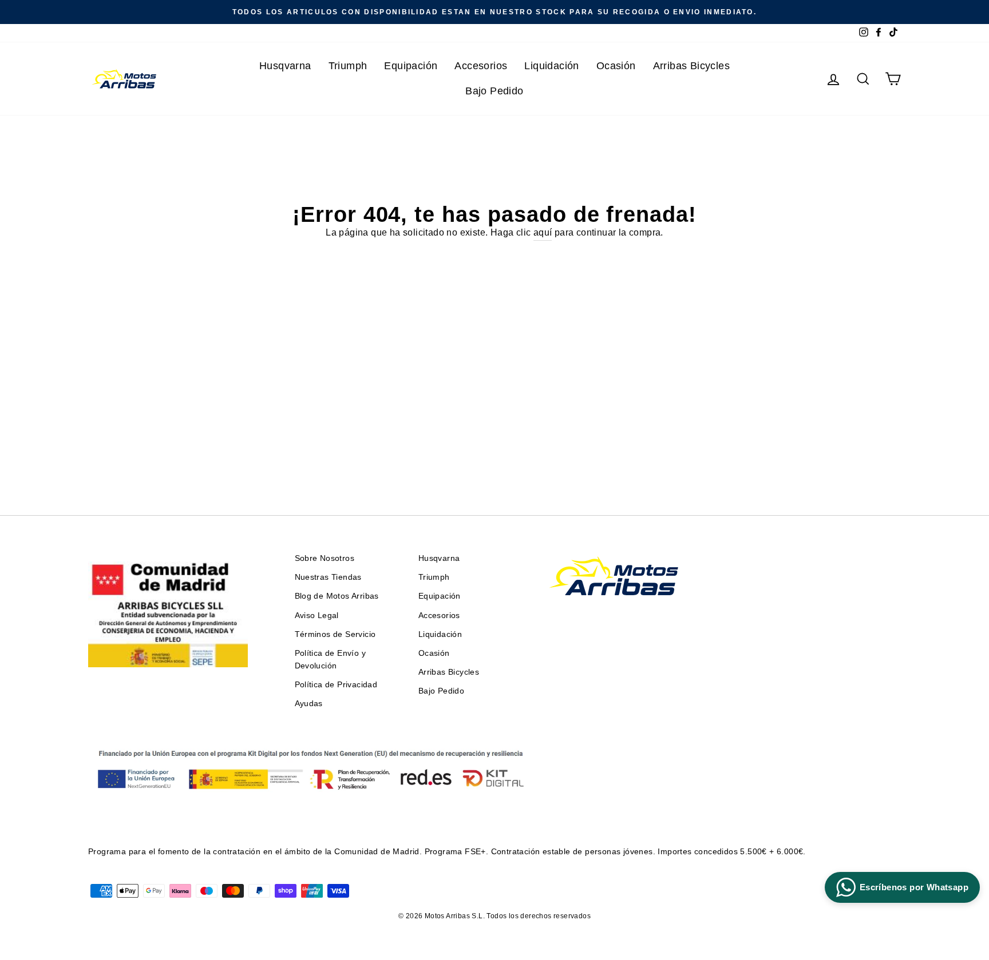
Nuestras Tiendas (328, 577)
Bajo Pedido (494, 91)
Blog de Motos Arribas (337, 596)
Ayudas (309, 703)
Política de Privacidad (336, 684)
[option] (494, 12)
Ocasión (616, 65)
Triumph (348, 65)
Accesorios (480, 65)
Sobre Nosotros (325, 558)
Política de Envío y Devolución (330, 659)
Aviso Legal (317, 615)
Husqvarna (285, 65)
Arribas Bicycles (691, 65)
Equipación (410, 65)
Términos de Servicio (335, 634)
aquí (542, 232)
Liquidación (551, 65)
